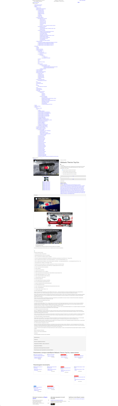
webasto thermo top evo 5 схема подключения (67, 192)
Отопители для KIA (41, 141)
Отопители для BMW (41, 129)
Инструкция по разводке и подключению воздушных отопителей (47, 42)
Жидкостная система (41, 13)
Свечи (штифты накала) (43, 33)
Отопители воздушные (39, 69)
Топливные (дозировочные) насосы (45, 32)
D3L (36, 84)
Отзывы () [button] (36, 339)
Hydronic (37, 47)
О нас (37, 109)
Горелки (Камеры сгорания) (44, 36)
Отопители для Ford (41, 136)
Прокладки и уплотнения (43, 34)
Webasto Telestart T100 (51, 388)
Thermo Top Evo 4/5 (43, 20)
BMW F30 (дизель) (42, 131)
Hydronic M (43, 95)
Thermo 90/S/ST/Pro (43, 22)
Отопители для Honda (41, 137)
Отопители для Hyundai (41, 138)
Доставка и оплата (39, 108)
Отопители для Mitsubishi (42, 146)
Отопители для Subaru (41, 152)
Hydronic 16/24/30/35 (41, 91)
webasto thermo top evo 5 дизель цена (79, 192)
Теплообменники (42, 39)
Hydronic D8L (38, 90)
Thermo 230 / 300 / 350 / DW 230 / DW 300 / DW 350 (47, 25)
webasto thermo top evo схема (78, 189)
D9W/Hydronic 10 (38, 88)
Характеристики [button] (36, 337)
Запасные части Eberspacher (40, 79)
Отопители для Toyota (41, 153)
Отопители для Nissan (41, 147)
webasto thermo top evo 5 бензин (65, 191)
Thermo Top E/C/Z (42, 19)
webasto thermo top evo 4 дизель (71, 187)
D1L (36, 81)
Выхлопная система (41, 11)
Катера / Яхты (40, 16)
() (69, 171)
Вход (80, 0)
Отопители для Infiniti (41, 139)
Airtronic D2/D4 (38, 82)
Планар (36, 105)
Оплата (39, 110)
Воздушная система (41, 12)
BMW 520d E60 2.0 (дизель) (44, 132)
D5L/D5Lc (37, 85)
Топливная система (41, 10)
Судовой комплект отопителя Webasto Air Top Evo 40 (46, 44)
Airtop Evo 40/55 (42, 29)
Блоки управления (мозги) (44, 38)
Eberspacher (36, 46)
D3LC (37, 87)
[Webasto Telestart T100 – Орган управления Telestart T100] (53, 387)
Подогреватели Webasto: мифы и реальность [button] (41, 343)
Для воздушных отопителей (42, 26)
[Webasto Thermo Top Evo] (46, 179)
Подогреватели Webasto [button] (38, 345)
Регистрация (83, 0)
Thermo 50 (41, 24)
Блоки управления (44, 97)
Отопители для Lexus (41, 143)
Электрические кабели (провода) (45, 40)
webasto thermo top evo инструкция (68, 188)
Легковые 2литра (71, 193)
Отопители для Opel (41, 148)
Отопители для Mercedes (41, 145)
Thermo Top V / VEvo (43, 21)
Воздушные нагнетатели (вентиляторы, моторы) (47, 35)
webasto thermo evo (65, 185)
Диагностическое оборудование (41, 8)
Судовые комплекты (39, 41)
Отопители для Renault (41, 149)
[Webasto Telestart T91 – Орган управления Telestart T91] (66, 355)
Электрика (39, 14)
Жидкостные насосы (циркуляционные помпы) (47, 31)
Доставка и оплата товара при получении (57, 400)
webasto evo (62, 193)
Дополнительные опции (40, 72)
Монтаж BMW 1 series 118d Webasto (45, 130)
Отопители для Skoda (41, 150)
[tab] (59, 195)
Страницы (36, 107)
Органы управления (39, 70)
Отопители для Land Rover (42, 142)
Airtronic (37, 48)
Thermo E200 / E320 (43, 23)
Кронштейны (40, 15)
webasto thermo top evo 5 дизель (76, 186)
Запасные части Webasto (39, 17)
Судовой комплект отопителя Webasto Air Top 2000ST (46, 43)
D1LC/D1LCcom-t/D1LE (39, 83)
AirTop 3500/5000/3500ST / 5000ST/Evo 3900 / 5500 (47, 28)
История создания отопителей (40, 127)
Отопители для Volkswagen (42, 155)
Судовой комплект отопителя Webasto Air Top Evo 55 (46, 45)
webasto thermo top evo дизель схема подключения (77, 191)
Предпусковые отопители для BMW (45, 133)
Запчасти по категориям (41, 30)
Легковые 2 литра (66, 193)
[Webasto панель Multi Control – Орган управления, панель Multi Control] (80, 355)
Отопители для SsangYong (42, 151)
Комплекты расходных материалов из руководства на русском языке (48, 156)
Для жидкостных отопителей (42, 18)
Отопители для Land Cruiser (42, 154)
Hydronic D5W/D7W (39, 89)
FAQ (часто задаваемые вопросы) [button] (39, 341)
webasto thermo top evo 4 (68, 186)
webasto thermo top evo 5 (78, 185)
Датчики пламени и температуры (45, 37)
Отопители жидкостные (39, 50)
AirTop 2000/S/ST (42, 27)
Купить (39, 360)
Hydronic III (43, 94)
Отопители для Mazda (41, 144)
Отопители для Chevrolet (41, 135)
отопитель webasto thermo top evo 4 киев (78, 190)
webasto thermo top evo (71, 185)
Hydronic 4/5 (42, 92)
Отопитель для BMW (43, 134)
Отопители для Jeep (41, 140)
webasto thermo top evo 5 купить (69, 189)
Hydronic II (43, 93)
